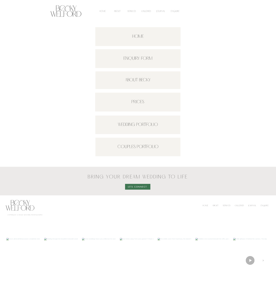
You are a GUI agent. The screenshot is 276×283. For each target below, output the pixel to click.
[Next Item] (263, 260)
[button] (131, 11)
